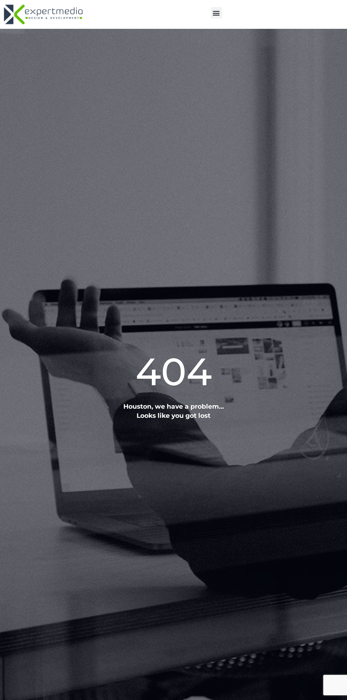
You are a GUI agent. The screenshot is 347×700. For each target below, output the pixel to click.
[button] (216, 12)
